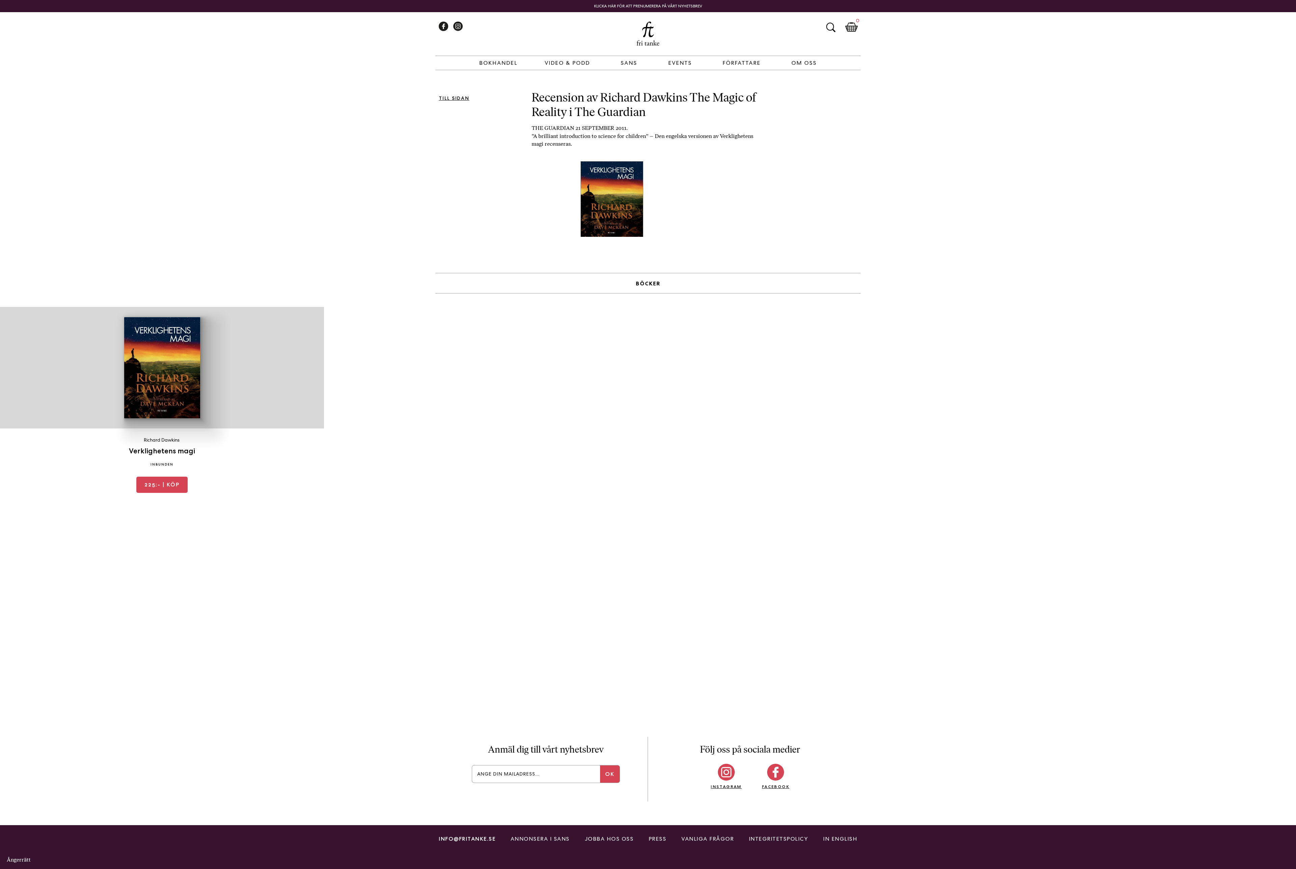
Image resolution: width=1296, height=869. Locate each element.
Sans (629, 62)
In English (840, 838)
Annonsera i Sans (540, 838)
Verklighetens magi (162, 451)
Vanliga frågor (707, 838)
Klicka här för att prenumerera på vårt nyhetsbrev (648, 6)
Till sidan (454, 98)
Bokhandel (498, 62)
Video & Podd (567, 62)
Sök (830, 27)
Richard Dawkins (162, 440)
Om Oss (804, 62)
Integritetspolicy (778, 838)
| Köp (162, 484)
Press (658, 838)
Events (680, 62)
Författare (742, 62)
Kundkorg (851, 27)
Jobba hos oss (609, 838)
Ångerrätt (19, 860)
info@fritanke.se (467, 839)
